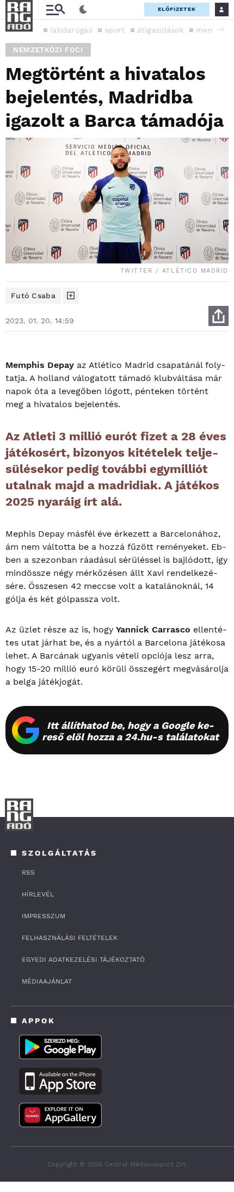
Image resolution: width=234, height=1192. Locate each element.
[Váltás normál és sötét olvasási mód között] (83, 9)
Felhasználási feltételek (70, 938)
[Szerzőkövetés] (71, 295)
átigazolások (160, 30)
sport (114, 30)
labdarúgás (71, 30)
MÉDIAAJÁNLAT (47, 981)
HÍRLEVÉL (38, 894)
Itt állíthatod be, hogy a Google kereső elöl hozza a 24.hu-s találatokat (130, 731)
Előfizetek (177, 9)
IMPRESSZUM (43, 916)
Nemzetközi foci (48, 50)
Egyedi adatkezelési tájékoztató (83, 959)
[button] (220, 29)
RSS (28, 872)
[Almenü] (55, 9)
